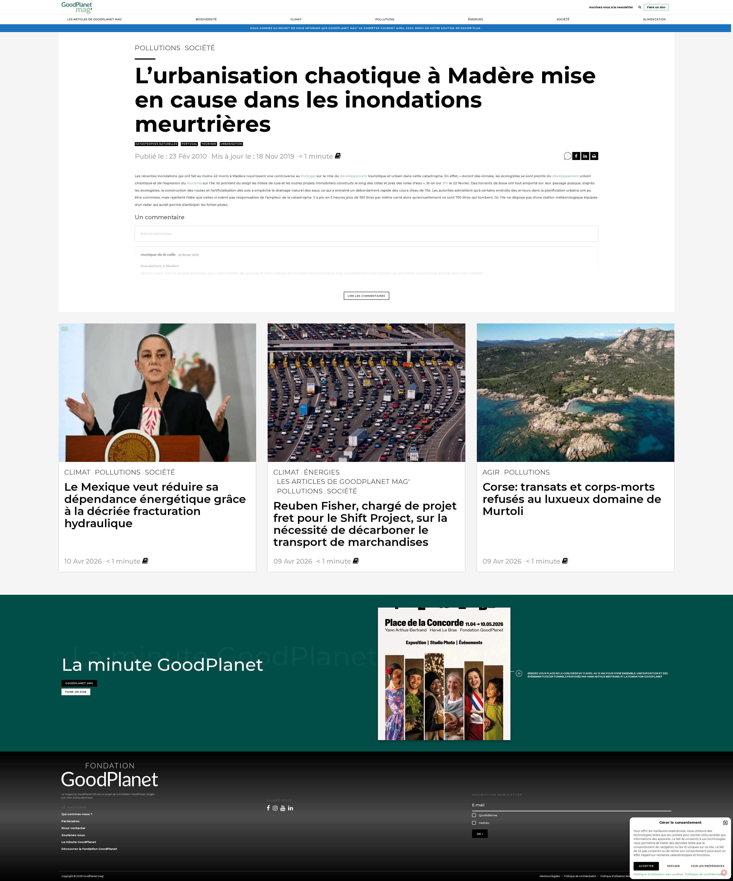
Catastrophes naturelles (156, 143)
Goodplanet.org (79, 683)
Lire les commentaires (366, 295)
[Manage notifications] (724, 873)
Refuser (673, 866)
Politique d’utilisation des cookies (658, 874)
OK (479, 833)
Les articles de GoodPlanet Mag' (343, 482)
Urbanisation (231, 143)
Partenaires (70, 821)
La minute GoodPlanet (78, 842)
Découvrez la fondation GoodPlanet (89, 849)
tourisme (194, 183)
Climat (296, 19)
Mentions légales (550, 876)
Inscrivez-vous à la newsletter (611, 7)
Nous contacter (73, 828)
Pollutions (384, 19)
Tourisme (208, 143)
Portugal (189, 143)
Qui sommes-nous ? (76, 814)
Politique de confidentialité (705, 874)
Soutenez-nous (73, 835)
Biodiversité (206, 19)
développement (353, 176)
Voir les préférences (707, 866)
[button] (725, 823)
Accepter (646, 866)
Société (563, 19)
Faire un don (656, 7)
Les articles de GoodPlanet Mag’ (94, 19)
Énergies (475, 19)
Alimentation (654, 19)
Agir (491, 472)
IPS (445, 183)
